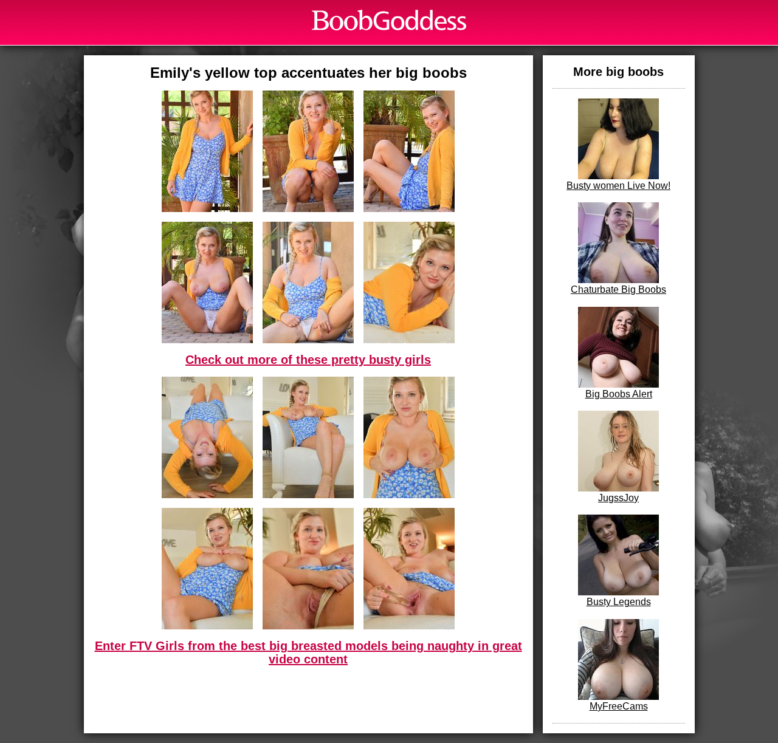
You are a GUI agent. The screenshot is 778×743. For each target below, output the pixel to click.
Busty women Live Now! (618, 185)
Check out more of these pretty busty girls (308, 359)
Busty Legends (619, 602)
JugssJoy (618, 498)
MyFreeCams (619, 706)
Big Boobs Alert (618, 394)
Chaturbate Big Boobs (618, 289)
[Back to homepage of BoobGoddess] (389, 20)
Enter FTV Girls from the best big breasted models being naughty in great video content (308, 652)
